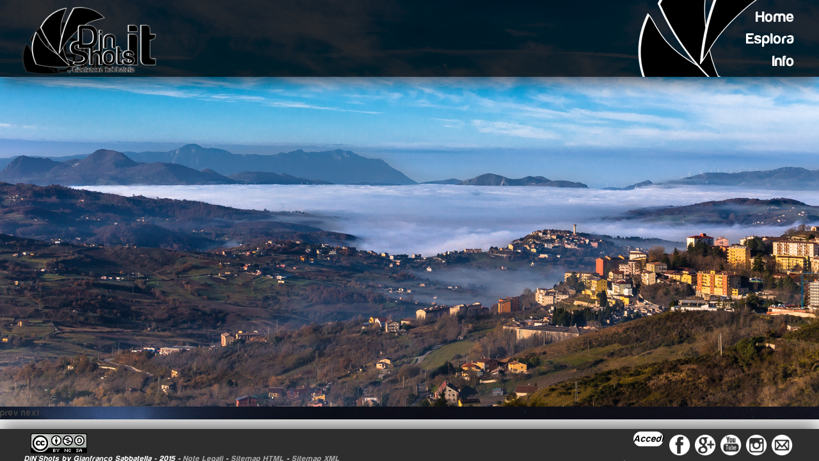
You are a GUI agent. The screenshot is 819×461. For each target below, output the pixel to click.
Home (775, 17)
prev (9, 413)
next (30, 413)
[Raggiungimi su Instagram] (756, 444)
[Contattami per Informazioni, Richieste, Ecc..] (782, 444)
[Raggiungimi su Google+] (705, 444)
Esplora (770, 38)
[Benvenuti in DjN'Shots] (93, 40)
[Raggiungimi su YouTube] (730, 444)
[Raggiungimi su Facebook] (679, 444)
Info (783, 61)
